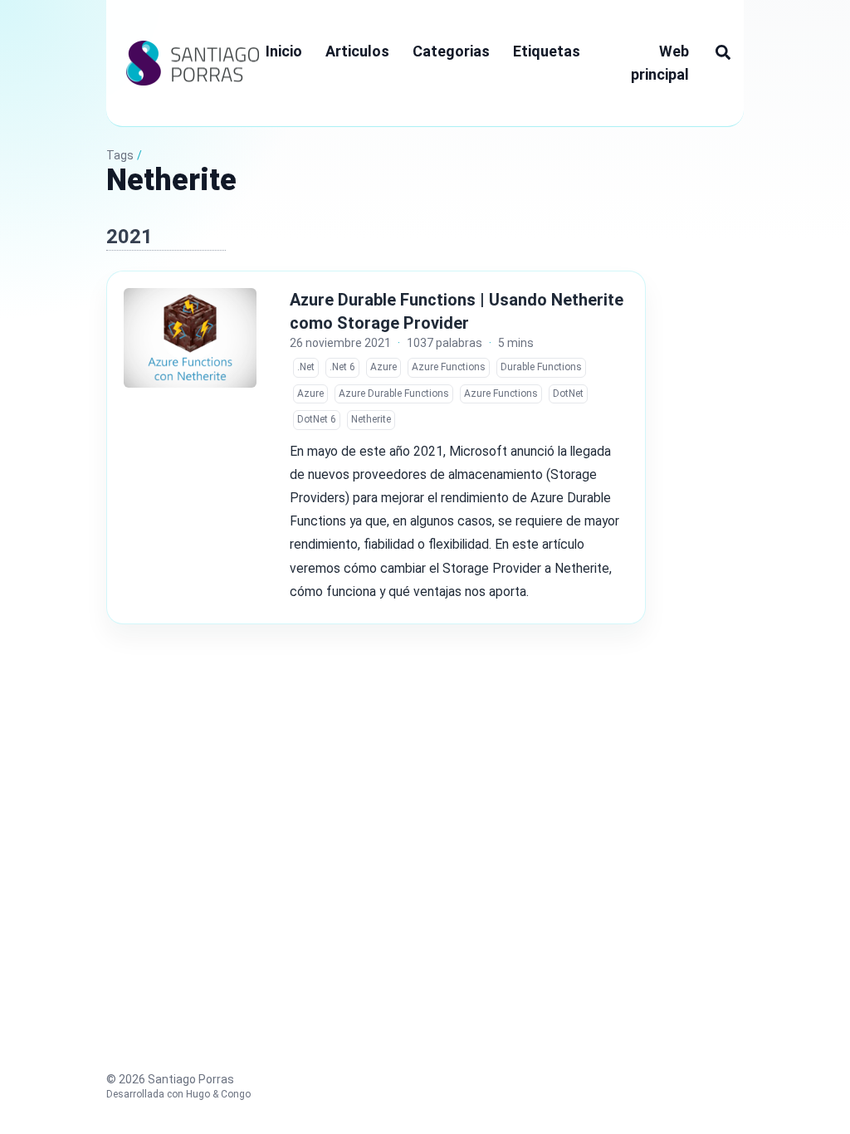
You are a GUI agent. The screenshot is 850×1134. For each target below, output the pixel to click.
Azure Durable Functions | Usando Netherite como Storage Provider (456, 311)
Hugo (198, 1094)
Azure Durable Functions (394, 393)
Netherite (371, 419)
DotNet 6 (316, 419)
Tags (120, 155)
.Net (306, 367)
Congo (236, 1094)
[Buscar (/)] (723, 51)
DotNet (568, 393)
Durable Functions (541, 367)
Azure (383, 367)
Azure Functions (449, 367)
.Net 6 (342, 367)
